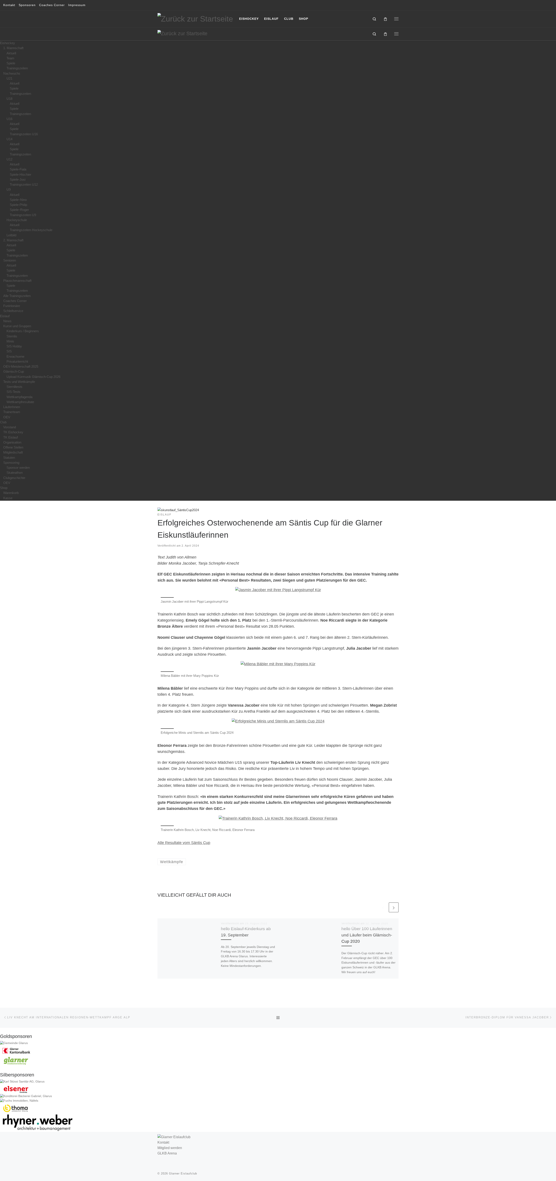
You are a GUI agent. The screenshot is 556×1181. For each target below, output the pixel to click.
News (7, 321)
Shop (3, 488)
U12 (9, 159)
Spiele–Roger (19, 210)
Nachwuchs (11, 73)
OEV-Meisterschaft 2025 (20, 366)
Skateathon (15, 472)
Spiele (11, 63)
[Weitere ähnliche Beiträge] (394, 907)
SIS (9, 351)
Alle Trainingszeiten (17, 296)
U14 (9, 139)
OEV (6, 417)
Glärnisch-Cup (13, 371)
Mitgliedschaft (13, 452)
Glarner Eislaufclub (183, 1173)
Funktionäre (11, 306)
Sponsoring (11, 462)
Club (3, 422)
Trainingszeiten (17, 68)
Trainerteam (11, 412)
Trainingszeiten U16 (24, 134)
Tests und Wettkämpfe (19, 382)
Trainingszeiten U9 (23, 215)
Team (10, 58)
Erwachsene (15, 356)
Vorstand (9, 427)
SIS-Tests (13, 392)
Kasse (7, 498)
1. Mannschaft (13, 48)
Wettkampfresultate (20, 402)
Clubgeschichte (14, 478)
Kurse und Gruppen (17, 326)
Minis (10, 341)
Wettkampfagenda (19, 397)
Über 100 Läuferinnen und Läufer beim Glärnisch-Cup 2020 (366, 935)
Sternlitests (14, 387)
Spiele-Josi (17, 179)
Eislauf (5, 316)
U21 (9, 78)
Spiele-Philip (18, 205)
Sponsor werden (18, 467)
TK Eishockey (13, 432)
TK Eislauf (10, 437)
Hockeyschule (17, 220)
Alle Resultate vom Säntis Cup (183, 843)
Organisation (12, 442)
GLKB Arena (167, 1153)
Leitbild (11, 235)
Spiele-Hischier (20, 174)
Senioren (9, 260)
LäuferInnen (11, 407)
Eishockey (7, 43)
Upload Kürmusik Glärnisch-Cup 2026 (33, 377)
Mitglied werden (169, 1148)
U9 (9, 189)
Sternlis (12, 336)
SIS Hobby (14, 346)
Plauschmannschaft (17, 280)
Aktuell (11, 53)
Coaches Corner (15, 301)
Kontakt (163, 1142)
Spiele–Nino (18, 200)
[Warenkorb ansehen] (385, 18)
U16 (9, 119)
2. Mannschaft (13, 240)
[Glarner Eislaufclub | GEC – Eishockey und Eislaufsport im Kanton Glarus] (195, 18)
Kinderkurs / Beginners (23, 331)
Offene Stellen (13, 447)
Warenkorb (11, 493)
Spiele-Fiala (18, 169)
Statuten (9, 457)
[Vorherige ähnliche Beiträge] (383, 907)
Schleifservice (13, 311)
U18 (9, 98)
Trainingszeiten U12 (24, 184)
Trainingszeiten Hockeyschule (31, 230)
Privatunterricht (17, 361)
